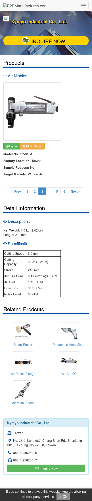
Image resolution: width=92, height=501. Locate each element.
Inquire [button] (13, 146)
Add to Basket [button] (33, 146)
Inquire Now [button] (49, 468)
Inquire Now (48, 41)
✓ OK (63, 497)
